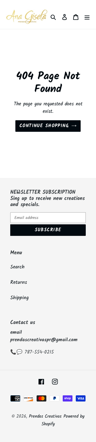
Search (17, 267)
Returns (18, 282)
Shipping (19, 298)
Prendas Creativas (45, 416)
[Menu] (87, 17)
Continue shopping (44, 126)
